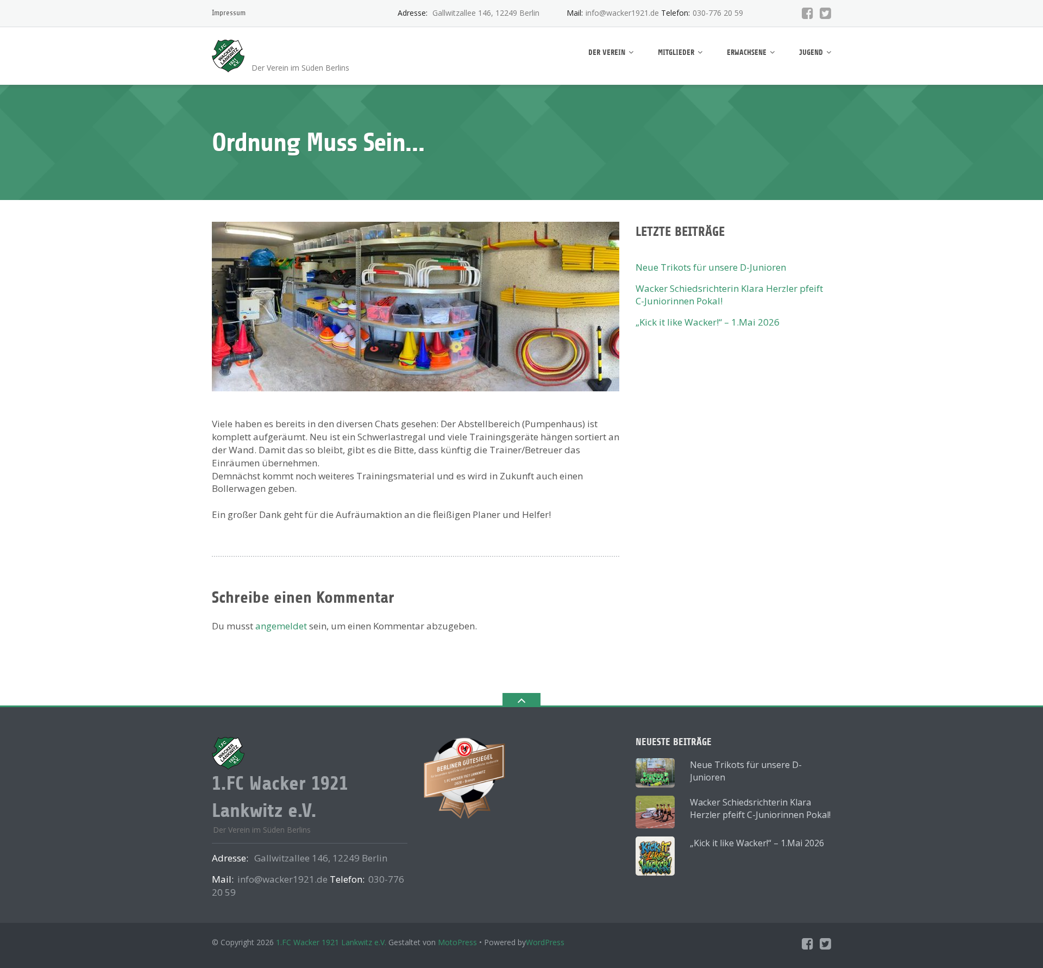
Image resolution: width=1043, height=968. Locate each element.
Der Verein (606, 52)
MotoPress (457, 942)
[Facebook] (807, 13)
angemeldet (281, 626)
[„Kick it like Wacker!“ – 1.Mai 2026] (655, 856)
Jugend (811, 52)
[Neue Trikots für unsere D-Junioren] (655, 773)
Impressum (229, 13)
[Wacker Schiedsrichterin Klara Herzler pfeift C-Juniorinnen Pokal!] (655, 812)
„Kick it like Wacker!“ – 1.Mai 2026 (708, 322)
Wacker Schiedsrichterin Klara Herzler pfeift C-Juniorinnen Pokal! (760, 808)
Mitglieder (676, 52)
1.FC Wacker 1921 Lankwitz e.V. (331, 942)
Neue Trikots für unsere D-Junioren (711, 267)
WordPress (545, 942)
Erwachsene (746, 52)
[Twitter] (825, 13)
